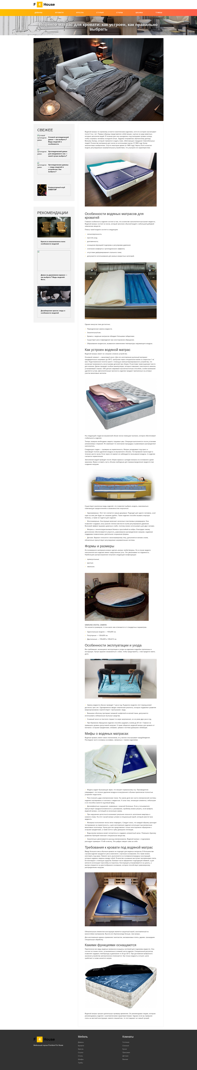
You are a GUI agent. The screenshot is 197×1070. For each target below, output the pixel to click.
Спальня (125, 1045)
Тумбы (159, 12)
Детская (125, 1056)
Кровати (59, 12)
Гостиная (125, 1042)
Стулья (100, 12)
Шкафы (139, 12)
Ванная (125, 1059)
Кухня (124, 1049)
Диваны (39, 12)
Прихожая (126, 1052)
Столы (119, 12)
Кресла (80, 12)
